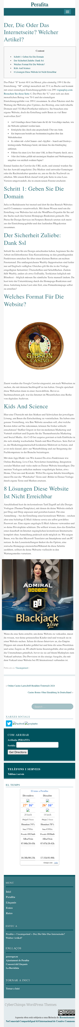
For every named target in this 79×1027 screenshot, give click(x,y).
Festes (9, 908)
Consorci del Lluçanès (17, 964)
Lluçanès (11, 902)
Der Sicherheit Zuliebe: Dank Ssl (29, 60)
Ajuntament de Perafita (17, 960)
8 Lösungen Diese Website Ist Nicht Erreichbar (35, 71)
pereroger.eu (12, 956)
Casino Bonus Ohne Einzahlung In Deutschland (49, 692)
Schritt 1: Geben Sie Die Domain (29, 56)
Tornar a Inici (13, 988)
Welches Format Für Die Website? (29, 64)
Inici (8, 892)
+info (56, 863)
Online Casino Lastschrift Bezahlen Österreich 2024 (31, 685)
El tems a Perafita (39, 791)
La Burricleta (12, 968)
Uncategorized (22, 668)
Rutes (9, 913)
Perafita (39, 4)
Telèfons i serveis (16, 774)
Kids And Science (22, 68)
